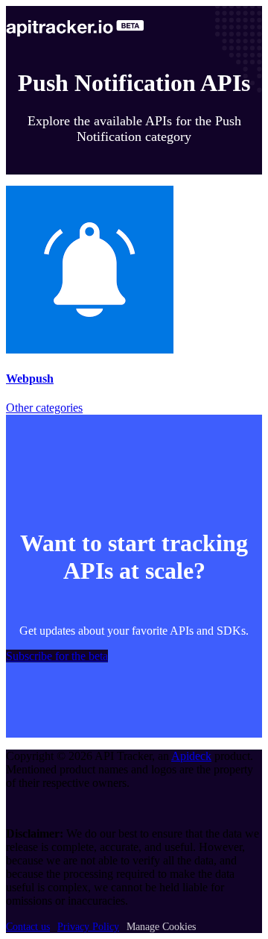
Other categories (44, 407)
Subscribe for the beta (57, 656)
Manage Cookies (161, 926)
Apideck (191, 756)
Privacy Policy (88, 926)
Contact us (28, 926)
